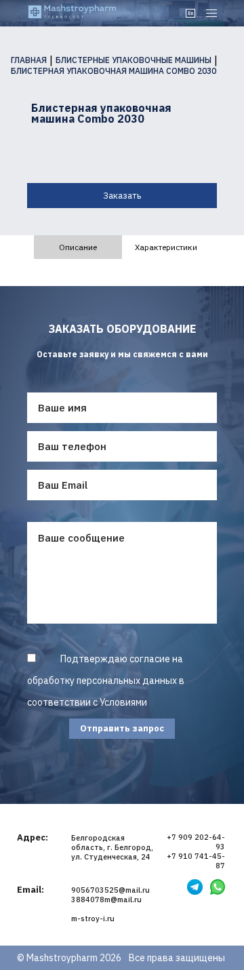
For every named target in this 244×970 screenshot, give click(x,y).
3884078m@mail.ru (106, 899)
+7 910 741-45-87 (196, 860)
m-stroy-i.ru (93, 918)
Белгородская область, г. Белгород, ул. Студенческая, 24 (112, 847)
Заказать (122, 195)
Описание (78, 247)
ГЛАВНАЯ (29, 60)
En (190, 13)
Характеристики (166, 247)
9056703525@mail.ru (110, 890)
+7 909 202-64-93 (196, 841)
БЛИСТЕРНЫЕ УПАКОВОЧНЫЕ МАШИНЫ (133, 60)
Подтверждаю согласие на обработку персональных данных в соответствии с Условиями (105, 680)
